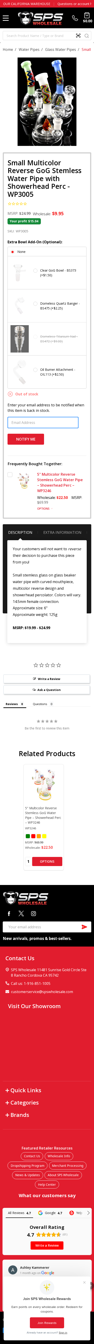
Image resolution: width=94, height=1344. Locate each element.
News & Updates (27, 1175)
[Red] (33, 836)
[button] (90, 1285)
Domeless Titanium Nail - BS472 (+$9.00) (59, 338)
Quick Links (25, 1090)
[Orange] (38, 836)
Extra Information (62, 532)
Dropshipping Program (27, 1165)
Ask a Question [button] (49, 690)
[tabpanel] (44, 817)
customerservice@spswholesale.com (42, 991)
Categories (24, 1102)
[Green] (27, 836)
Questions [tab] (40, 704)
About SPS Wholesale (63, 1175)
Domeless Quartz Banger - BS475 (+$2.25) (60, 305)
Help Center (47, 1184)
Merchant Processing (67, 1165)
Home (8, 49)
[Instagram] (33, 913)
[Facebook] (9, 913)
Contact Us (32, 1156)
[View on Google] (12, 1269)
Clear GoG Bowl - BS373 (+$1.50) (58, 272)
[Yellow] (44, 836)
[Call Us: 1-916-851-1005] (76, 18)
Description (20, 532)
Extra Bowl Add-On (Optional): (35, 241)
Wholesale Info (59, 1156)
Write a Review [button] (49, 679)
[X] (21, 913)
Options (43, 509)
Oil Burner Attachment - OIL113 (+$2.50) (57, 371)
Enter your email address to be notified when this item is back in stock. (46, 407)
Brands (19, 1114)
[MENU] (6, 18)
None (21, 251)
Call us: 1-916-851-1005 (30, 983)
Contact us (80, 4)
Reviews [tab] (12, 704)
